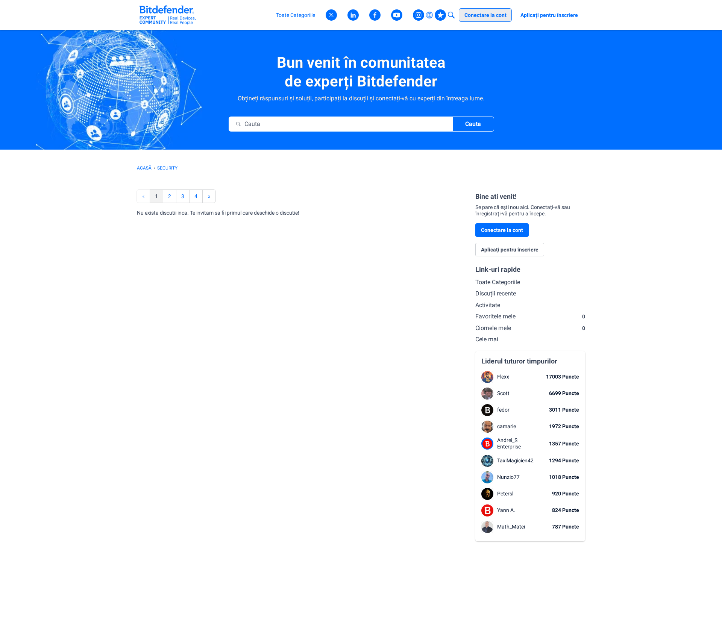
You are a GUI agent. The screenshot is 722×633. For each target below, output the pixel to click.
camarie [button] (506, 426)
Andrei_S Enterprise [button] (509, 443)
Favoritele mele (530, 316)
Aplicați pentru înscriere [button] (509, 250)
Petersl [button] (505, 494)
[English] (167, 15)
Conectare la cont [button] (502, 230)
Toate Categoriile (497, 282)
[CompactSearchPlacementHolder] (451, 15)
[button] (487, 377)
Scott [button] (503, 393)
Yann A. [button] (506, 510)
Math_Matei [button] (511, 527)
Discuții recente (495, 293)
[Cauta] (238, 124)
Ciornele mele (530, 328)
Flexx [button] (503, 377)
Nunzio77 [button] (508, 477)
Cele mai (486, 339)
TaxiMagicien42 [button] (515, 460)
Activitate (487, 305)
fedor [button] (503, 410)
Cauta (473, 123)
